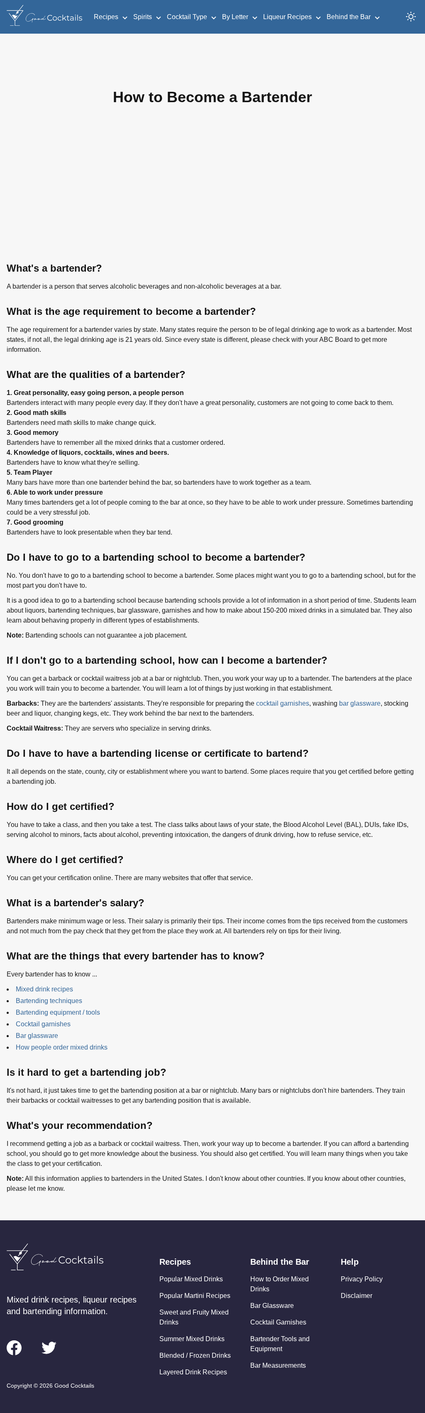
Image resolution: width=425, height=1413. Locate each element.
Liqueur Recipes (287, 16)
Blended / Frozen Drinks (195, 1355)
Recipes (106, 16)
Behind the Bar (349, 16)
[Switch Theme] (410, 16)
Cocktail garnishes (43, 1024)
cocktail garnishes (282, 703)
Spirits (142, 16)
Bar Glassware (272, 1305)
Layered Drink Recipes (193, 1372)
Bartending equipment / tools (58, 1012)
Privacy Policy (362, 1279)
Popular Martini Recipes (194, 1295)
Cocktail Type (187, 16)
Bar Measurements (278, 1365)
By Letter (235, 16)
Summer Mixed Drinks (192, 1338)
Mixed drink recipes (44, 989)
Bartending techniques (49, 1000)
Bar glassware (37, 1035)
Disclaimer (356, 1295)
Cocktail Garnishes (278, 1322)
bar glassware (360, 703)
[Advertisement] (212, 190)
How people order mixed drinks (61, 1047)
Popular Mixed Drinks (191, 1279)
